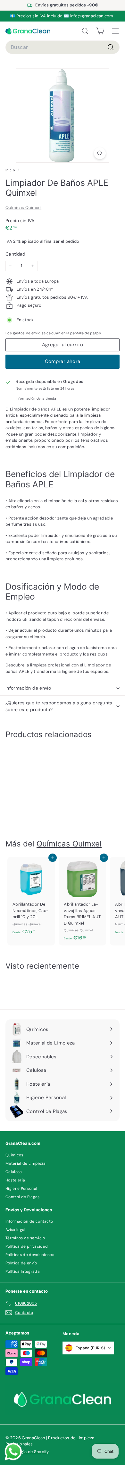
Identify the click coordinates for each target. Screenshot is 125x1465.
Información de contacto (29, 1221)
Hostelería (15, 1180)
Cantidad (15, 254)
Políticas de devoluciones (29, 1254)
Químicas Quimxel (23, 207)
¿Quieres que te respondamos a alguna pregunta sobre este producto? (59, 706)
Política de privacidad (26, 1246)
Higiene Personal (21, 1188)
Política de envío (21, 1263)
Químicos (14, 1155)
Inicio (10, 170)
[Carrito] (100, 31)
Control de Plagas (22, 1196)
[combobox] (62, 47)
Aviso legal (15, 1229)
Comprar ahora (62, 361)
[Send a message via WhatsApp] (13, 1452)
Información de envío (28, 688)
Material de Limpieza (25, 1163)
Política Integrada (22, 1271)
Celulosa (13, 1171)
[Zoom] (100, 153)
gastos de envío (26, 333)
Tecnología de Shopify (27, 1451)
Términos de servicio (25, 1238)
